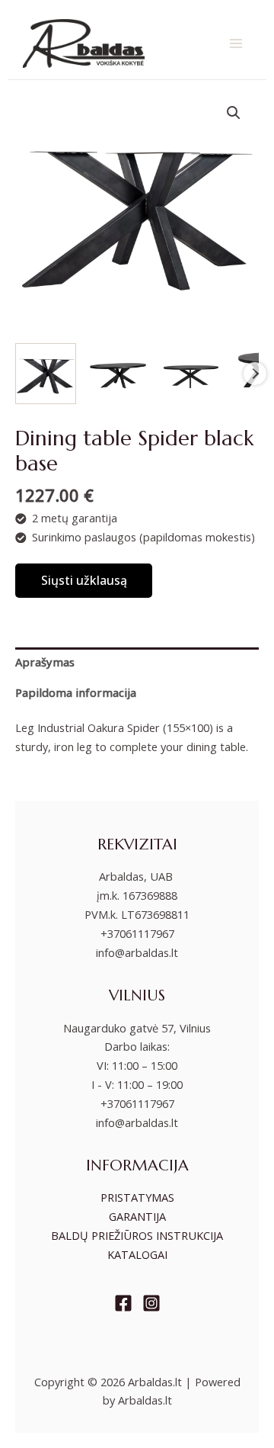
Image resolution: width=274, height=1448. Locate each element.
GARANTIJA (137, 1216)
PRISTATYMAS (137, 1197)
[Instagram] (151, 1303)
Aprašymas (45, 661)
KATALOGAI (137, 1254)
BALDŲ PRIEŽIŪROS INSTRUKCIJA (137, 1235)
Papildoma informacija (75, 692)
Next (255, 373)
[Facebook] (123, 1303)
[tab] (137, 662)
